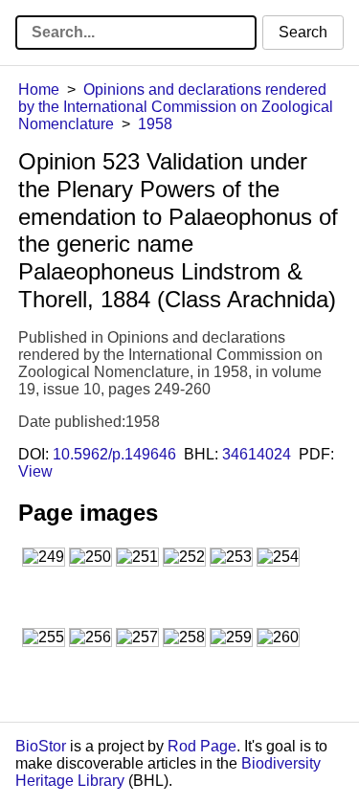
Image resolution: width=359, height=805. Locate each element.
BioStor (40, 746)
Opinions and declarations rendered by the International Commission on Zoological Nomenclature (175, 106)
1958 (155, 124)
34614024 (256, 454)
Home (38, 89)
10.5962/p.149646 (114, 454)
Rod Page (202, 746)
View (35, 471)
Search (303, 32)
